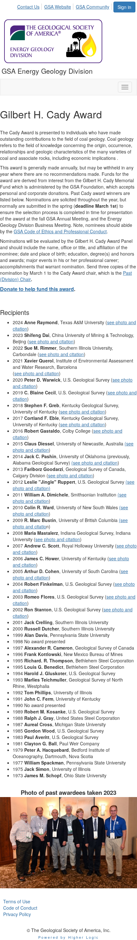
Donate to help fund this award (37, 289)
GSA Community (92, 7)
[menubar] (65, 6)
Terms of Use (16, 901)
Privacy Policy (17, 914)
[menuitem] (30, 6)
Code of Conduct (20, 908)
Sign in (124, 7)
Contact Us (28, 7)
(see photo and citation (94, 462)
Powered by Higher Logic (68, 937)
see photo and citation (51, 341)
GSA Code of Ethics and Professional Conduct (60, 231)
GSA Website (57, 7)
